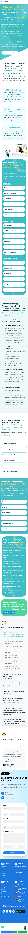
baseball (9, 26)
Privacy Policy (22, 906)
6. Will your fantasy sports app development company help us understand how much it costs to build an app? (14, 711)
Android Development (20, 866)
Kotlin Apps (17, 875)
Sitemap (14, 906)
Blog (2, 869)
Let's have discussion (9, 53)
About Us (3, 866)
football (16, 26)
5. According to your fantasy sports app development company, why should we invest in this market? (14, 701)
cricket (12, 26)
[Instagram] (10, 911)
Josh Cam (3, 884)
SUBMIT (13, 853)
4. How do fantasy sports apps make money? (13, 692)
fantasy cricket (20, 17)
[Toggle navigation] (26, 2)
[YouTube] (13, 911)
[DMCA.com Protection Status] (20, 911)
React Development (20, 877)
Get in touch (7, 612)
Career (3, 873)
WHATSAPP (22, 932)
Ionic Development (19, 869)
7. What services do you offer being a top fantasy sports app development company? (14, 721)
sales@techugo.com (9, 794)
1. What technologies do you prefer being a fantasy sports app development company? (13, 635)
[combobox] (5, 814)
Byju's (2, 893)
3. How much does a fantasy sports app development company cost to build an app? (13, 685)
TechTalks (3, 875)
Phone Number (7, 812)
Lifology (3, 887)
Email (4, 824)
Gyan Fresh (4, 891)
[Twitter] (4, 911)
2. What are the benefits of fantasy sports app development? (12, 676)
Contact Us (4, 871)
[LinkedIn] (7, 911)
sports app (20, 41)
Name (4, 805)
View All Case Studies (6, 896)
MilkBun (3, 889)
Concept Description (8, 831)
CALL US (8, 932)
